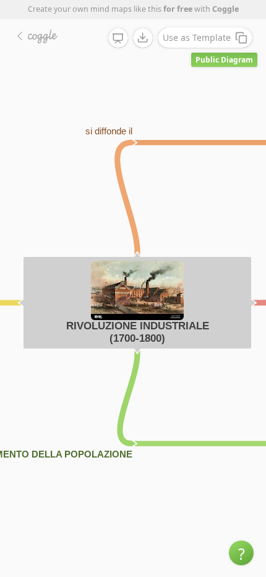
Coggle (225, 9)
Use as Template (197, 37)
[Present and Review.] (118, 38)
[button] (241, 552)
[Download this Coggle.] (143, 38)
